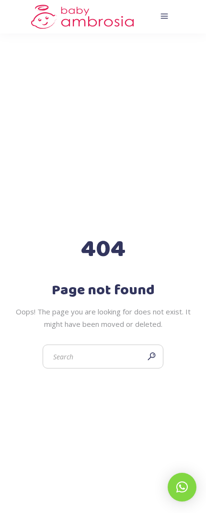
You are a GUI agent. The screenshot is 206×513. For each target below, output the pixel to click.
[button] (182, 487)
